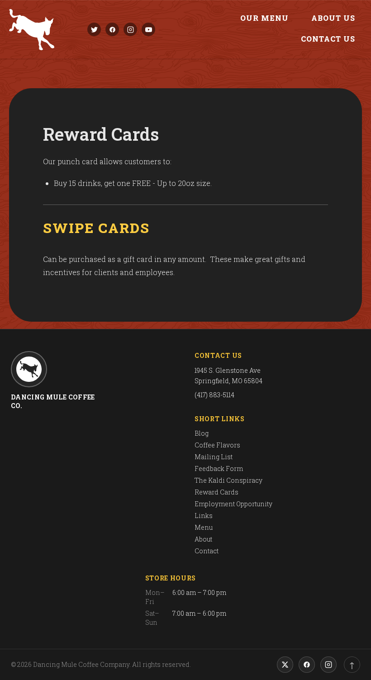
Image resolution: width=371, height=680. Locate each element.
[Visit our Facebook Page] (112, 29)
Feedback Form (219, 468)
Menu (204, 527)
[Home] (31, 29)
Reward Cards (216, 492)
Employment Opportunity (233, 503)
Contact (207, 551)
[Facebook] (307, 664)
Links (204, 515)
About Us (333, 18)
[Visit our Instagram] (130, 29)
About (203, 539)
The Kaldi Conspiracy (228, 480)
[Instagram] (328, 664)
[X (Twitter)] (285, 664)
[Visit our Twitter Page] (94, 29)
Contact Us (328, 38)
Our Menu (264, 18)
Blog (202, 433)
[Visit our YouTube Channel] (148, 29)
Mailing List (214, 456)
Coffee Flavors (217, 445)
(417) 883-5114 (214, 394)
